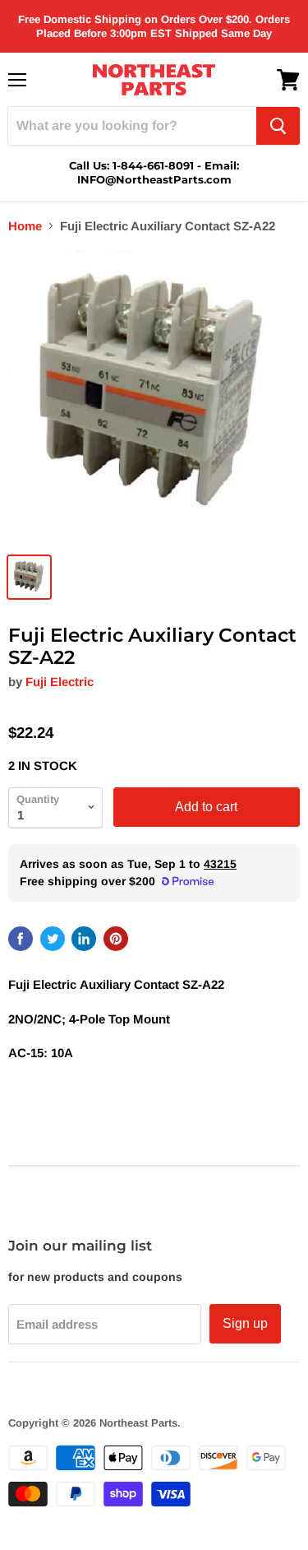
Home (25, 226)
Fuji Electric (59, 682)
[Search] (278, 126)
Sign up (245, 1323)
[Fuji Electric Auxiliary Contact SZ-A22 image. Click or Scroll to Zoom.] (154, 396)
